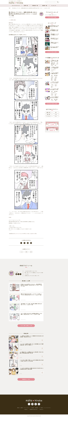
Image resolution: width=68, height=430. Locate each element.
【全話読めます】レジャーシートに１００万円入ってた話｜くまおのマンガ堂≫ (23, 233)
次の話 (10, 217)
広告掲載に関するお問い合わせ (33, 409)
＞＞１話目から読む (12, 19)
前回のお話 (11, 22)
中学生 (56, 77)
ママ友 (52, 84)
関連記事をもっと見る (26, 379)
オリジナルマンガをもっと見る (52, 103)
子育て (26, 251)
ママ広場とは (25, 409)
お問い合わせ (41, 409)
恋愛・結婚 (55, 75)
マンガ (21, 251)
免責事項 (22, 407)
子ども (52, 76)
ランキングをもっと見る (52, 17)
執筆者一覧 (44, 5)
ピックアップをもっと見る (52, 52)
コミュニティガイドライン (47, 407)
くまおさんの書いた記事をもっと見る (26, 325)
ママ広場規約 (32, 407)
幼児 (31, 251)
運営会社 (18, 407)
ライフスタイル (53, 69)
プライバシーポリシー (27, 407)
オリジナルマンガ (16, 5)
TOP (9, 8)
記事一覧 (26, 5)
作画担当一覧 (35, 5)
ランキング (53, 5)
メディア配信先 (41, 407)
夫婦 (57, 62)
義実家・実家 (53, 62)
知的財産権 (36, 407)
